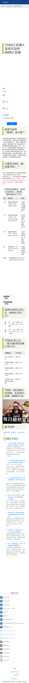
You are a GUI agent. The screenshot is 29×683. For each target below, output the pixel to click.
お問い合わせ (14, 672)
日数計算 (5, 616)
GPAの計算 (6, 601)
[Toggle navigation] (24, 2)
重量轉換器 (6, 645)
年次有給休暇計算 (8, 619)
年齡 (3, 95)
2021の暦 (6, 660)
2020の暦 (6, 656)
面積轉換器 (6, 649)
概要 (14, 668)
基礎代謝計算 (7, 627)
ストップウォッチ (8, 630)
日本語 (14, 678)
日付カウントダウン (8, 638)
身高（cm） (5, 101)
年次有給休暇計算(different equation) (14, 623)
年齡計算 (5, 612)
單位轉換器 (6, 653)
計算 (12, 123)
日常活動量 (5, 115)
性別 (3, 88)
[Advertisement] (14, 25)
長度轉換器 (6, 641)
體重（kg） (5, 108)
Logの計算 (6, 604)
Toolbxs (5, 2)
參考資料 (10, 426)
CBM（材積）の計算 (9, 608)
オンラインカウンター (9, 634)
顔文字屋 (15, 675)
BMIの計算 (6, 597)
